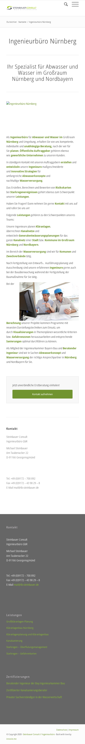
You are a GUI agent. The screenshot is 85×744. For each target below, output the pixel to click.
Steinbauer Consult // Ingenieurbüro (39, 734)
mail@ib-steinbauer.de (26, 487)
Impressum (74, 729)
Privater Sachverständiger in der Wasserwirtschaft (34, 697)
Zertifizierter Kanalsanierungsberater (26, 690)
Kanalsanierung (14, 640)
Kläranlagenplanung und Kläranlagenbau (27, 634)
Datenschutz (61, 729)
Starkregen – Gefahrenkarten (21, 653)
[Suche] (64, 4)
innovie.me (11, 738)
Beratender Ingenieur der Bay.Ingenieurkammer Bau (35, 683)
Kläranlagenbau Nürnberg (19, 628)
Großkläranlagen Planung (19, 621)
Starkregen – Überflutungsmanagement (26, 647)
